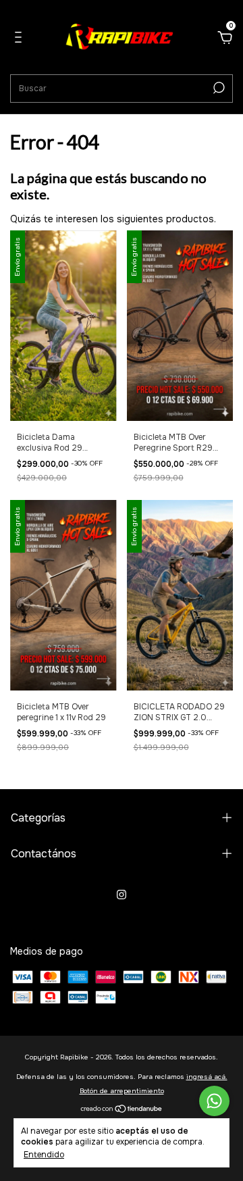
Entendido (44, 1154)
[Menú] (20, 39)
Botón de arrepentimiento (122, 1090)
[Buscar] (218, 88)
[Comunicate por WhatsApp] (214, 1101)
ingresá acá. (206, 1076)
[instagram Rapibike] (121, 894)
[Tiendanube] (122, 1110)
